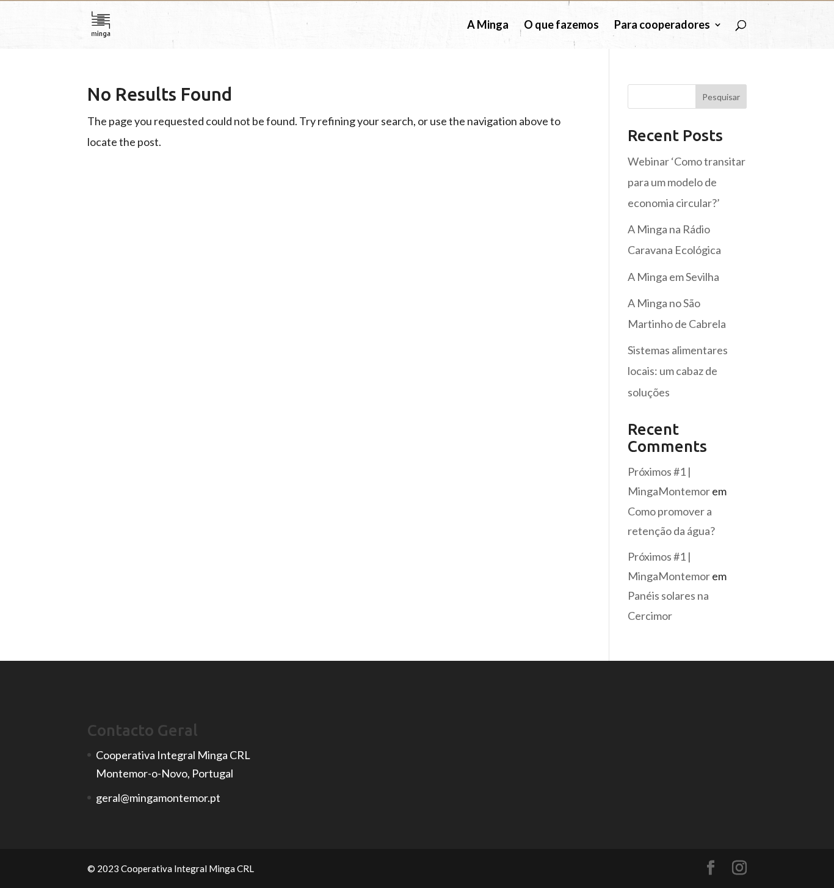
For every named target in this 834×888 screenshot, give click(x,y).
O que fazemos (561, 25)
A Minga (488, 25)
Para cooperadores (662, 25)
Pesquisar (721, 97)
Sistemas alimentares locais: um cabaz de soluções (678, 370)
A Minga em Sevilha (673, 276)
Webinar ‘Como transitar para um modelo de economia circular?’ (686, 182)
